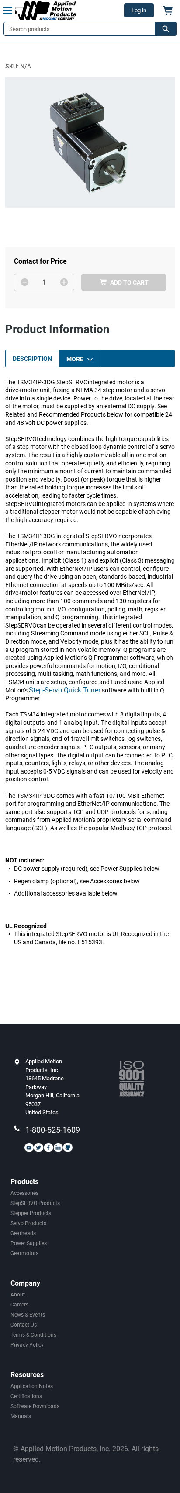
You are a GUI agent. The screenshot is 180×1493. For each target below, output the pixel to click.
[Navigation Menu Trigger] (7, 10)
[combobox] (76, 28)
